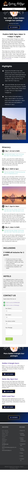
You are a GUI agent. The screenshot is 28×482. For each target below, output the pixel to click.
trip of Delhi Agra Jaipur (11, 365)
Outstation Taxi (22, 444)
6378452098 (8, 58)
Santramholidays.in (6, 450)
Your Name (8, 308)
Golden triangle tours (10, 363)
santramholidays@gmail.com (9, 447)
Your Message (8, 327)
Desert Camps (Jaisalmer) (22, 439)
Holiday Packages (22, 434)
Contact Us (22, 459)
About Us (22, 430)
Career (21, 455)
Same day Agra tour (10, 379)
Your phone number (10, 321)
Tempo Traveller (22, 449)
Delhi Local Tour (8, 396)
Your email (8, 314)
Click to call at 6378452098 (13, 302)
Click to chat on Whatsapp (12, 305)
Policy (21, 453)
